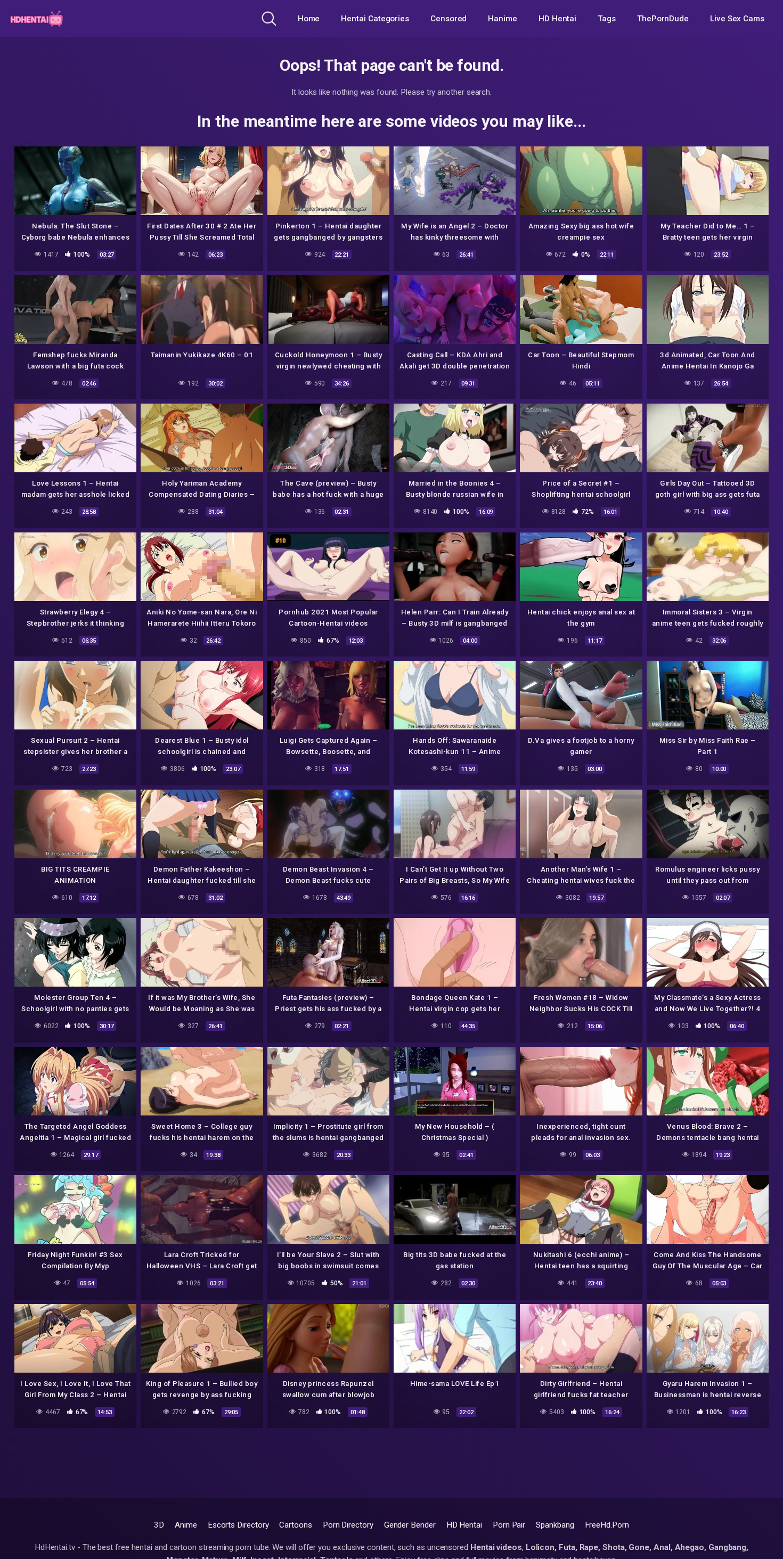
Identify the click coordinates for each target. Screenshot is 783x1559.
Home (309, 18)
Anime (186, 1525)
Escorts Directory (238, 1525)
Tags (607, 18)
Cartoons (295, 1525)
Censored (448, 18)
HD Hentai (557, 18)
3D (159, 1525)
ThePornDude (663, 18)
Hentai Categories (375, 18)
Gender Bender (410, 1525)
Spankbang (555, 1525)
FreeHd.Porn (607, 1525)
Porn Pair (509, 1525)
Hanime (502, 18)
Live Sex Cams (737, 18)
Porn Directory (348, 1525)
